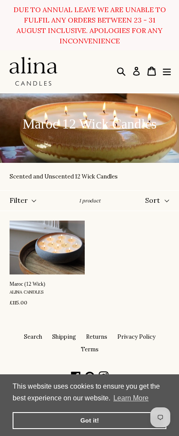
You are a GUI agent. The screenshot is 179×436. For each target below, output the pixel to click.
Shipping (64, 336)
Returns (96, 336)
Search (33, 336)
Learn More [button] (131, 398)
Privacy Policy (136, 336)
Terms (90, 349)
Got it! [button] (89, 420)
